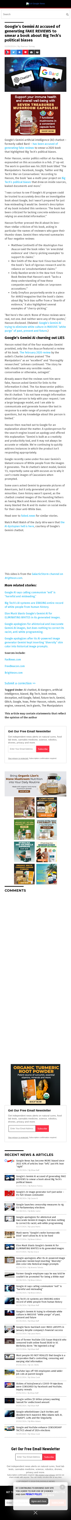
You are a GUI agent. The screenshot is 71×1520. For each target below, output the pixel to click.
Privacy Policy (34, 1494)
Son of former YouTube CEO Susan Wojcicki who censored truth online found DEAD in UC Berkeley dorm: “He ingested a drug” (41, 1342)
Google (17, 701)
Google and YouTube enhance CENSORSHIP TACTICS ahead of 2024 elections (39, 1429)
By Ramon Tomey (35, 1186)
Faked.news (28, 515)
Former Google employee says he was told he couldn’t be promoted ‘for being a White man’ (40, 1275)
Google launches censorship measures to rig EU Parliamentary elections (40, 1206)
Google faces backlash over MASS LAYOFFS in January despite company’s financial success (40, 1328)
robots (52, 701)
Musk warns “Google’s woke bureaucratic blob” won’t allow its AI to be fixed (38, 1234)
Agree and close (38, 1501)
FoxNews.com (13, 659)
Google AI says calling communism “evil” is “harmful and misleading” (39, 1288)
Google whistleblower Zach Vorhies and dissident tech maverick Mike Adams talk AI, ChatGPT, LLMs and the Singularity (39, 1414)
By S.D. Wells (33, 1365)
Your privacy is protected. (18, 758)
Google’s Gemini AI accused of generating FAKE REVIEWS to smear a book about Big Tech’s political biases (41, 1179)
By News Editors (34, 1239)
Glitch (8, 701)
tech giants (33, 705)
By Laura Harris (34, 1227)
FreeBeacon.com (15, 666)
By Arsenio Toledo (35, 1267)
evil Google (24, 697)
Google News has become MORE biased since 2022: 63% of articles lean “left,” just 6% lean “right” (40, 1163)
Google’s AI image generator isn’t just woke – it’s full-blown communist (40, 1193)
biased (24, 693)
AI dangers (44, 689)
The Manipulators (52, 705)
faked (36, 697)
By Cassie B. (33, 1198)
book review (48, 693)
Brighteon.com (14, 672)
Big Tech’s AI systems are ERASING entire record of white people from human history (39, 1300)
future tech (48, 697)
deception (11, 697)
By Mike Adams (34, 1421)
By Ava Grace (33, 1252)
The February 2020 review (35, 352)
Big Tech (35, 693)
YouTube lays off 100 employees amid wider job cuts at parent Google (39, 1372)
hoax (25, 701)
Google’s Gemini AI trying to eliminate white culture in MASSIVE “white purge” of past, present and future (35, 326)
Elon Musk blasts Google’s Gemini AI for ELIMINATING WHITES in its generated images (40, 1247)
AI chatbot (30, 689)
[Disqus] (35, 936)
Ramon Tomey (28, 46)
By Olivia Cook (34, 1377)
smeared (19, 705)
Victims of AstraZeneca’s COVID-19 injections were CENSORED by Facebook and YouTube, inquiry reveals (39, 1386)
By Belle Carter (34, 1211)
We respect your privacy (45, 1475)
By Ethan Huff (34, 1170)
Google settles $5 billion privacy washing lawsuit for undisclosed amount (38, 1401)
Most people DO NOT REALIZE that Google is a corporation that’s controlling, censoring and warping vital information (40, 1358)
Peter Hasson (38, 701)
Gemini (60, 697)
